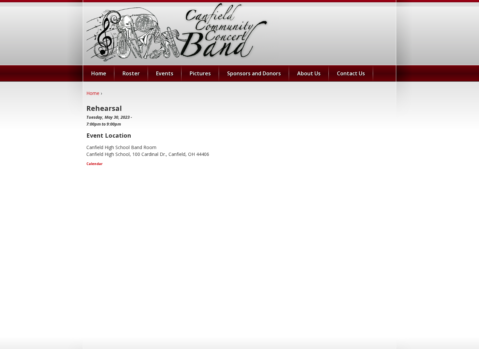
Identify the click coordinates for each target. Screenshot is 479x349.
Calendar (94, 163)
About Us (309, 73)
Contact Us (351, 73)
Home (92, 93)
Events (164, 73)
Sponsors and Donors (254, 73)
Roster (131, 73)
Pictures (200, 73)
